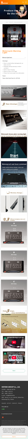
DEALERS (4, 403)
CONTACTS (14, 403)
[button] (23, 2)
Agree (14, 436)
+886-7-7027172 (9, 391)
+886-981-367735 (11, 389)
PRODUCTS (11, 22)
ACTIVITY (9, 403)
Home (7, 22)
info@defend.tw (10, 395)
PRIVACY (20, 403)
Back (14, 370)
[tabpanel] (14, 12)
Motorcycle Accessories (18, 22)
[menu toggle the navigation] (26, 2)
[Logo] (4, 2)
